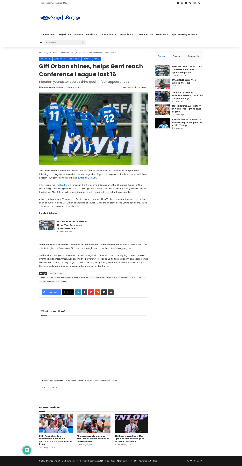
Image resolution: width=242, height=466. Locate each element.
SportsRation (48, 34)
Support (114, 461)
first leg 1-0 (61, 184)
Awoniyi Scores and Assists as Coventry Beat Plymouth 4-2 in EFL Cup (187, 122)
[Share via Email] (104, 292)
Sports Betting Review (183, 34)
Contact (105, 461)
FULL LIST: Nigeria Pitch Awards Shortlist (184, 81)
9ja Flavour (53, 52)
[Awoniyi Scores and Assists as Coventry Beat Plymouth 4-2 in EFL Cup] (162, 123)
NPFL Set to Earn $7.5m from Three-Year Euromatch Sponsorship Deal (72, 225)
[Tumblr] (84, 292)
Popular (177, 56)
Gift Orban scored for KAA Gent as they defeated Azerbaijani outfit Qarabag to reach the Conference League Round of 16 (87, 277)
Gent (51, 273)
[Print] (111, 292)
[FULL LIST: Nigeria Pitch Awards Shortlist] (162, 84)
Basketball (125, 34)
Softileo (153, 461)
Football (90, 34)
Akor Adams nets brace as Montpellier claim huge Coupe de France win (93, 439)
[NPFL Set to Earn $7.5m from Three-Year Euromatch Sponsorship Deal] (47, 225)
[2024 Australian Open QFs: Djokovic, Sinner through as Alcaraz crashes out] (131, 423)
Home (44, 52)
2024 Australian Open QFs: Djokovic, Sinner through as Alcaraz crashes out (129, 439)
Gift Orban (59, 273)
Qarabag (141, 277)
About (98, 461)
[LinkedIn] (78, 292)
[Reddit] (97, 292)
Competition (107, 34)
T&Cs (135, 461)
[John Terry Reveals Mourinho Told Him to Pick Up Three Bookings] (162, 96)
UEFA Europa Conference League (53, 281)
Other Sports (144, 34)
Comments (193, 56)
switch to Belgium (87, 177)
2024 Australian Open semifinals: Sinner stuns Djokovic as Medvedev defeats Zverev (55, 440)
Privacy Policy (125, 461)
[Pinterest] (91, 292)
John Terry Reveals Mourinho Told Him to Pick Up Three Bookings (187, 95)
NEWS (96, 58)
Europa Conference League (66, 58)
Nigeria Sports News (70, 34)
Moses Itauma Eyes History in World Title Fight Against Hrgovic (186, 108)
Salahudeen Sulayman (52, 87)
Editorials (161, 34)
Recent (162, 56)
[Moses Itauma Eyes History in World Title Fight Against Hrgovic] (162, 109)
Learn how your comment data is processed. (97, 380)
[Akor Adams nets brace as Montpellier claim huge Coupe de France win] (93, 423)
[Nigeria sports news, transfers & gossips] (60, 18)
